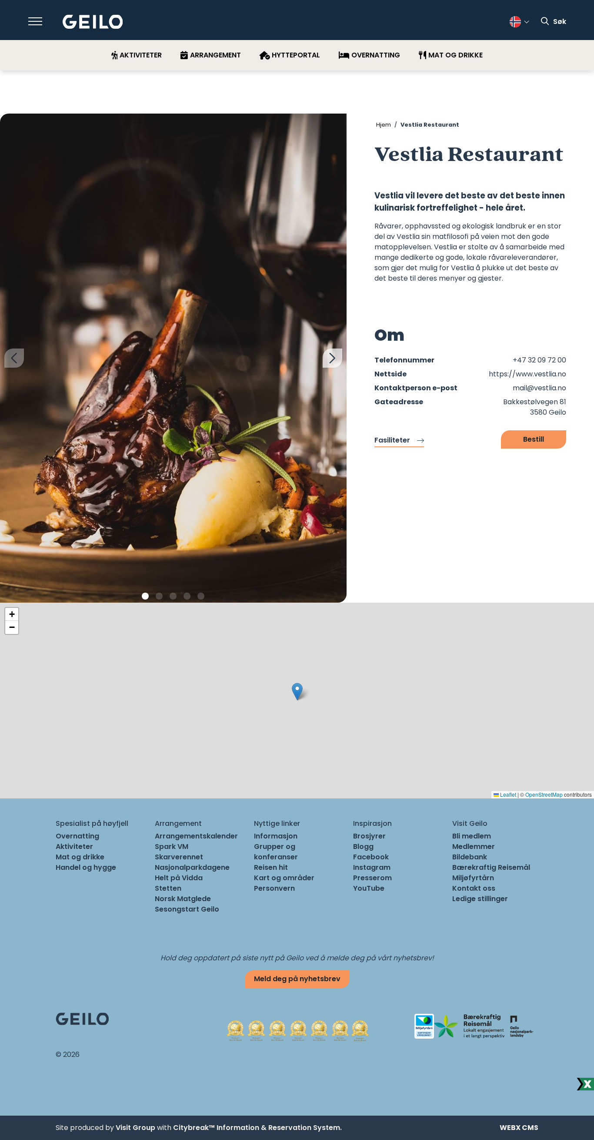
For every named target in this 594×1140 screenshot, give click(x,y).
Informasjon (275, 836)
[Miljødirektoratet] (521, 1026)
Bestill (533, 439)
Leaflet (507, 794)
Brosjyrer (369, 836)
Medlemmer (473, 847)
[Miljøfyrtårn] (424, 1026)
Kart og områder (284, 878)
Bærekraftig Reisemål (491, 867)
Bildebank (469, 857)
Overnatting (77, 836)
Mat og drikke (80, 857)
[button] (145, 596)
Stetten (168, 888)
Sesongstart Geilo (187, 909)
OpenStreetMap (544, 794)
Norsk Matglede (183, 899)
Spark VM (171, 847)
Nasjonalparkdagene (192, 867)
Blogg (363, 847)
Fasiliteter (392, 440)
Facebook (371, 857)
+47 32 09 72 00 (539, 360)
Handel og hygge (86, 867)
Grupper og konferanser (276, 852)
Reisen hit (271, 867)
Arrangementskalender (196, 836)
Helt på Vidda (179, 878)
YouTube (368, 888)
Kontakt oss (473, 888)
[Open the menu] (35, 21)
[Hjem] (93, 22)
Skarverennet (179, 857)
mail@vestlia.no (539, 388)
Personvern (274, 888)
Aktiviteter (74, 847)
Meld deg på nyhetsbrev (297, 979)
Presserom (372, 878)
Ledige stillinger (480, 899)
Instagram (371, 867)
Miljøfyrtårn (473, 878)
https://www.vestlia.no (527, 374)
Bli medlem (471, 836)
